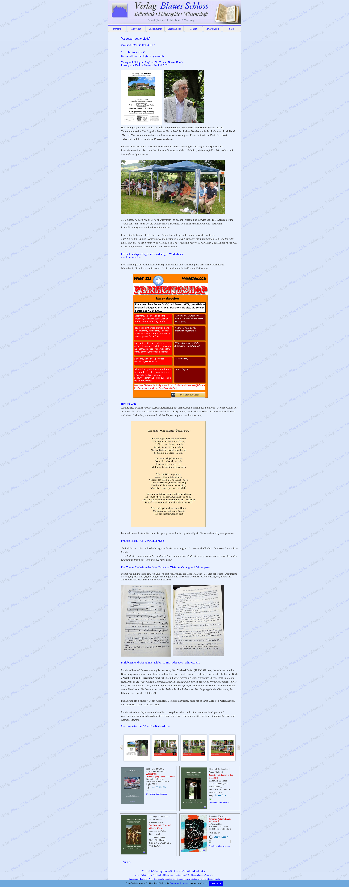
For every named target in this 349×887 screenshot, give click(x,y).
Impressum (134, 879)
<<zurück (126, 861)
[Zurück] (121, 748)
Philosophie (168, 875)
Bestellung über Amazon (156, 794)
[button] (137, 748)
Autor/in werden (198, 879)
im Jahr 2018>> (147, 44)
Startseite (117, 29)
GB (187, 875)
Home (137, 875)
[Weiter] (238, 748)
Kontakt (193, 29)
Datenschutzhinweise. (179, 883)
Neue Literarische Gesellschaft (162, 879)
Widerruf (207, 875)
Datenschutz (196, 875)
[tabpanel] (180, 382)
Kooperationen (183, 879)
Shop (231, 29)
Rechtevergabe (213, 879)
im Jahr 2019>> (129, 44)
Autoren (179, 875)
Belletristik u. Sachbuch (151, 875)
